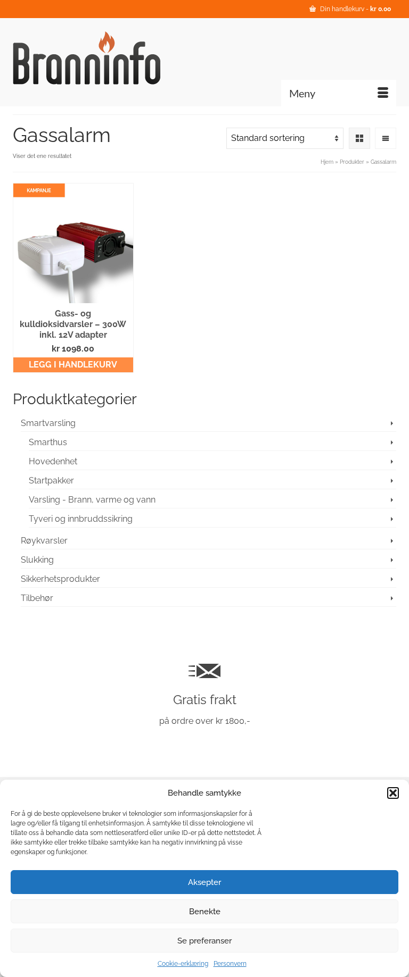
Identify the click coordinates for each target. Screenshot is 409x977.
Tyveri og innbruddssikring (81, 519)
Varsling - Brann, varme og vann (92, 500)
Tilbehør (37, 598)
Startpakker (51, 480)
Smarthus (48, 442)
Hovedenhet (53, 461)
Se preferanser (204, 941)
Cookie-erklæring (183, 963)
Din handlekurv (354, 9)
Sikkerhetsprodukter (60, 579)
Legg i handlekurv (73, 365)
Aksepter (204, 882)
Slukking (37, 560)
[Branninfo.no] (204, 58)
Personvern (230, 963)
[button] (393, 793)
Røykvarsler (44, 541)
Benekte (204, 911)
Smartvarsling (48, 423)
